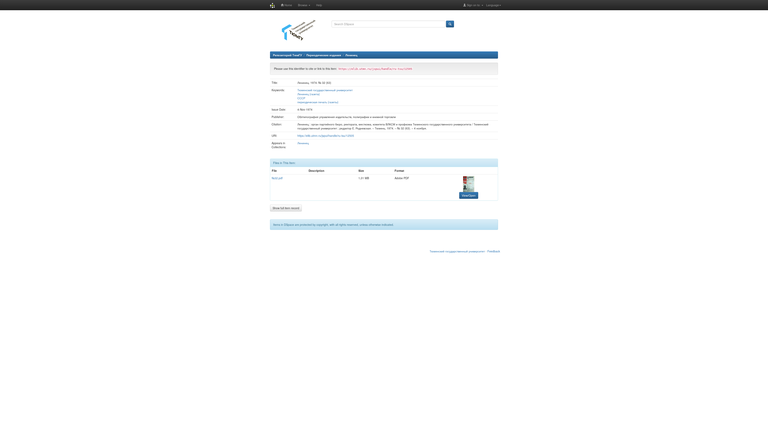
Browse (303, 5)
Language (492, 5)
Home (288, 5)
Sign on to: (473, 5)
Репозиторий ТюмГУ (287, 55)
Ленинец (351, 55)
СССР (301, 98)
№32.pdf (277, 178)
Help (319, 5)
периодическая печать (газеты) (317, 102)
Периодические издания (323, 55)
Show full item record (286, 208)
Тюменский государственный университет (325, 90)
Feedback (493, 251)
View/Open (469, 195)
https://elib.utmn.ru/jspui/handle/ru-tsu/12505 (325, 136)
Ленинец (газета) (308, 94)
